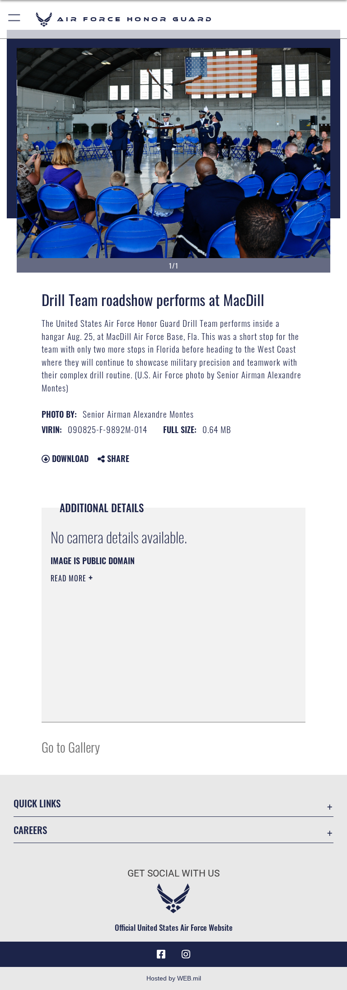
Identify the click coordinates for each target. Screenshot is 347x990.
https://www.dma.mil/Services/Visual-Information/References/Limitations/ (157, 648)
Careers (30, 830)
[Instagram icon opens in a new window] (186, 954)
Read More (70, 578)
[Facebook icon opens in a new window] (161, 954)
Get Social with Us (173, 873)
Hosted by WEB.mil (173, 978)
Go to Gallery (71, 746)
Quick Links (37, 803)
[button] (14, 19)
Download (69, 458)
